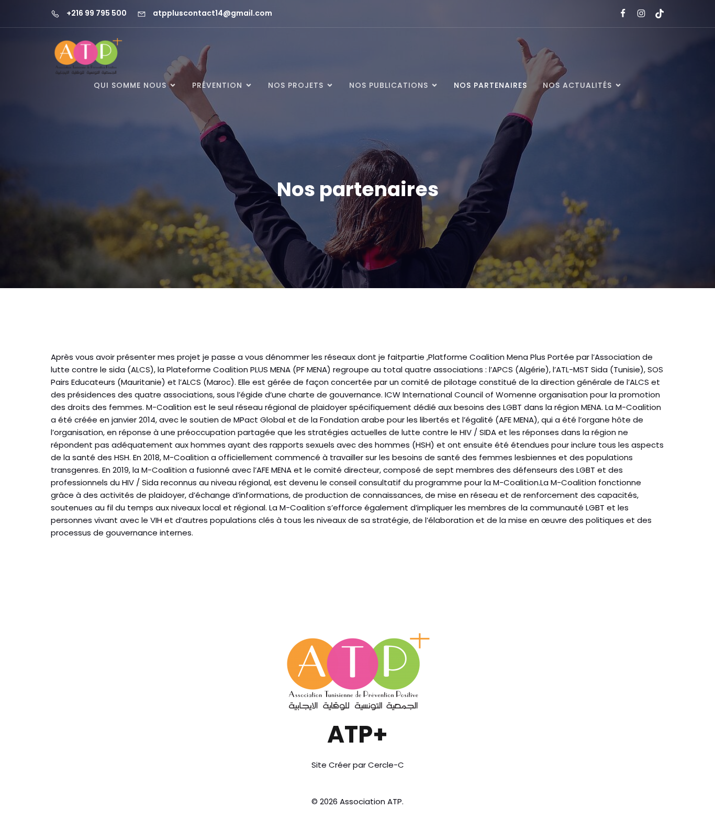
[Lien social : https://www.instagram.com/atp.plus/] (637, 13)
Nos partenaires (490, 85)
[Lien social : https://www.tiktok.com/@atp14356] (655, 13)
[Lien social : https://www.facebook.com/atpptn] (618, 13)
